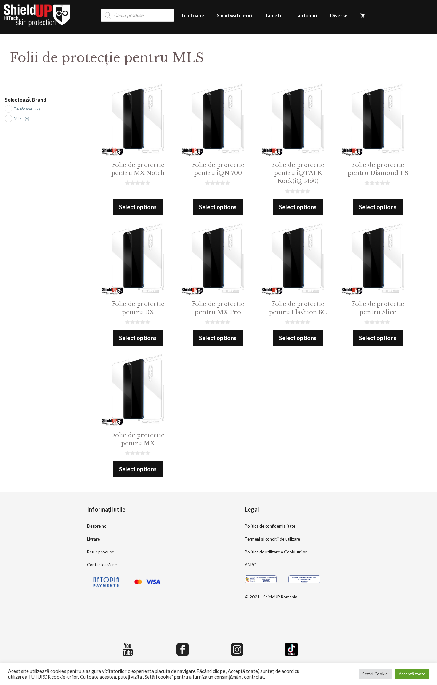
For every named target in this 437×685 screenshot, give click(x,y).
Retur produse (100, 551)
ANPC (250, 564)
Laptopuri (306, 15)
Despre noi (97, 526)
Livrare (93, 539)
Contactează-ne (102, 564)
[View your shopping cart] (362, 15)
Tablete (273, 15)
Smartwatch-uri (234, 15)
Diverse (338, 15)
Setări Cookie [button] (375, 673)
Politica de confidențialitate (270, 526)
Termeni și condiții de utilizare (272, 539)
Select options (138, 206)
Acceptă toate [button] (412, 673)
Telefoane (192, 15)
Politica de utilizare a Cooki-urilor (276, 551)
